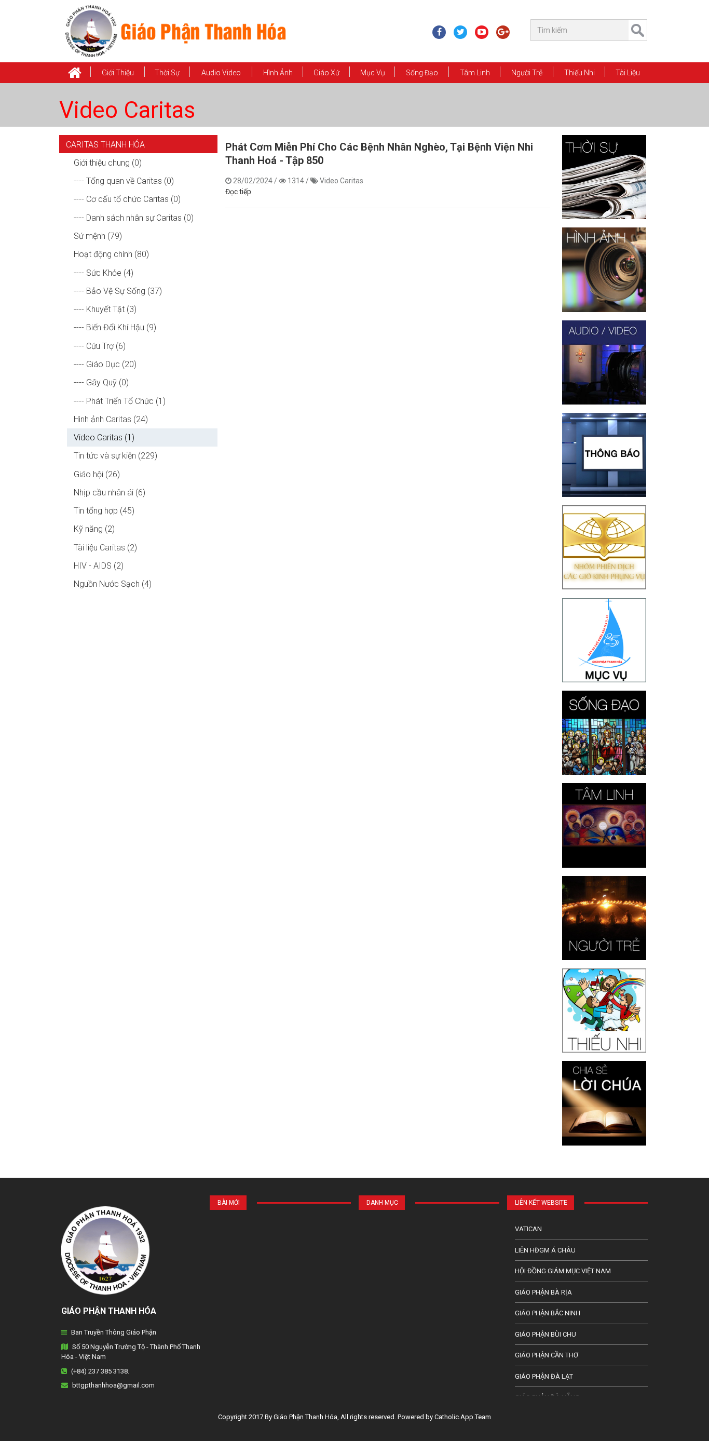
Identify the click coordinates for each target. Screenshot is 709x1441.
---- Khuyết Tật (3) (105, 309)
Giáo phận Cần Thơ (546, 1355)
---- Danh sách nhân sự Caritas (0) (134, 218)
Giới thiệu (118, 73)
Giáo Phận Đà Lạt (544, 1376)
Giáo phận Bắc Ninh (547, 1313)
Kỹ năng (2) (94, 529)
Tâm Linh (475, 73)
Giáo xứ (326, 73)
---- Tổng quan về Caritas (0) (124, 181)
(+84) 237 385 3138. (100, 1371)
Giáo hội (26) (97, 474)
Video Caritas (127, 110)
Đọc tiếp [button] (238, 191)
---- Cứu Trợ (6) (100, 346)
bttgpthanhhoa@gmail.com (113, 1385)
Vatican (528, 1229)
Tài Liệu (628, 73)
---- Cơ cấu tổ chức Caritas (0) (127, 199)
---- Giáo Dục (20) (105, 364)
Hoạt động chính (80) (111, 254)
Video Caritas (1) (104, 437)
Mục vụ (372, 73)
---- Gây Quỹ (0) (101, 382)
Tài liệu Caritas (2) (105, 548)
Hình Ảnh (278, 73)
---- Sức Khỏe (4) (103, 273)
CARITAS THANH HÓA (105, 145)
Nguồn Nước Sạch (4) (113, 584)
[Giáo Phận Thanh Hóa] (175, 30)
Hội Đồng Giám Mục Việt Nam (563, 1271)
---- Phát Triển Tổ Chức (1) (120, 401)
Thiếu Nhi (579, 73)
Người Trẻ (526, 73)
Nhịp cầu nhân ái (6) (109, 492)
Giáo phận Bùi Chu (545, 1334)
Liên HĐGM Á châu (545, 1250)
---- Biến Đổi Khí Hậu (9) (115, 327)
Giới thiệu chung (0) (108, 163)
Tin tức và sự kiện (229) (115, 456)
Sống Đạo (422, 73)
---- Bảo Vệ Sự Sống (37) (118, 291)
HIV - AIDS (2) (99, 566)
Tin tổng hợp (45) (104, 511)
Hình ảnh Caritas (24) (111, 419)
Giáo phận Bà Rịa (543, 1292)
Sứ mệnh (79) (98, 236)
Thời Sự (167, 73)
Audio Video (221, 73)
